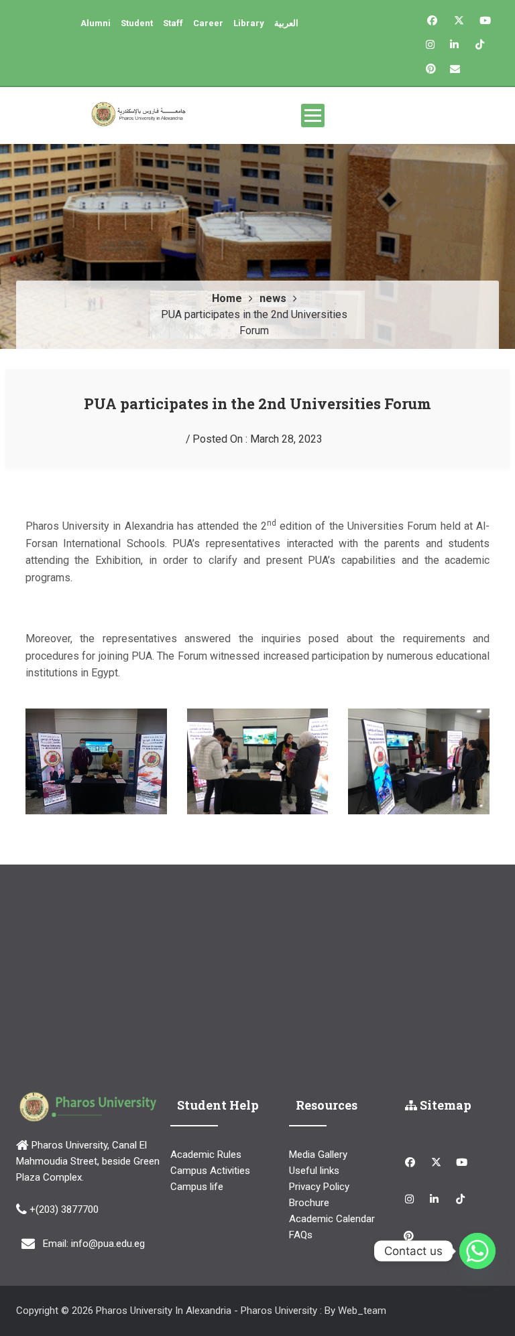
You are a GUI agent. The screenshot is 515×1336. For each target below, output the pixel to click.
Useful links (314, 1171)
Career (208, 23)
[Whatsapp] (477, 1251)
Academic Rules (205, 1154)
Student (137, 23)
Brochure (309, 1203)
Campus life (196, 1187)
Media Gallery (318, 1154)
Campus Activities (210, 1171)
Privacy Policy (319, 1187)
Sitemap (444, 1105)
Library (248, 23)
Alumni (95, 23)
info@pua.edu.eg (108, 1243)
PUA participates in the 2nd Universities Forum (257, 403)
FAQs (300, 1235)
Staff (173, 23)
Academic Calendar (332, 1219)
